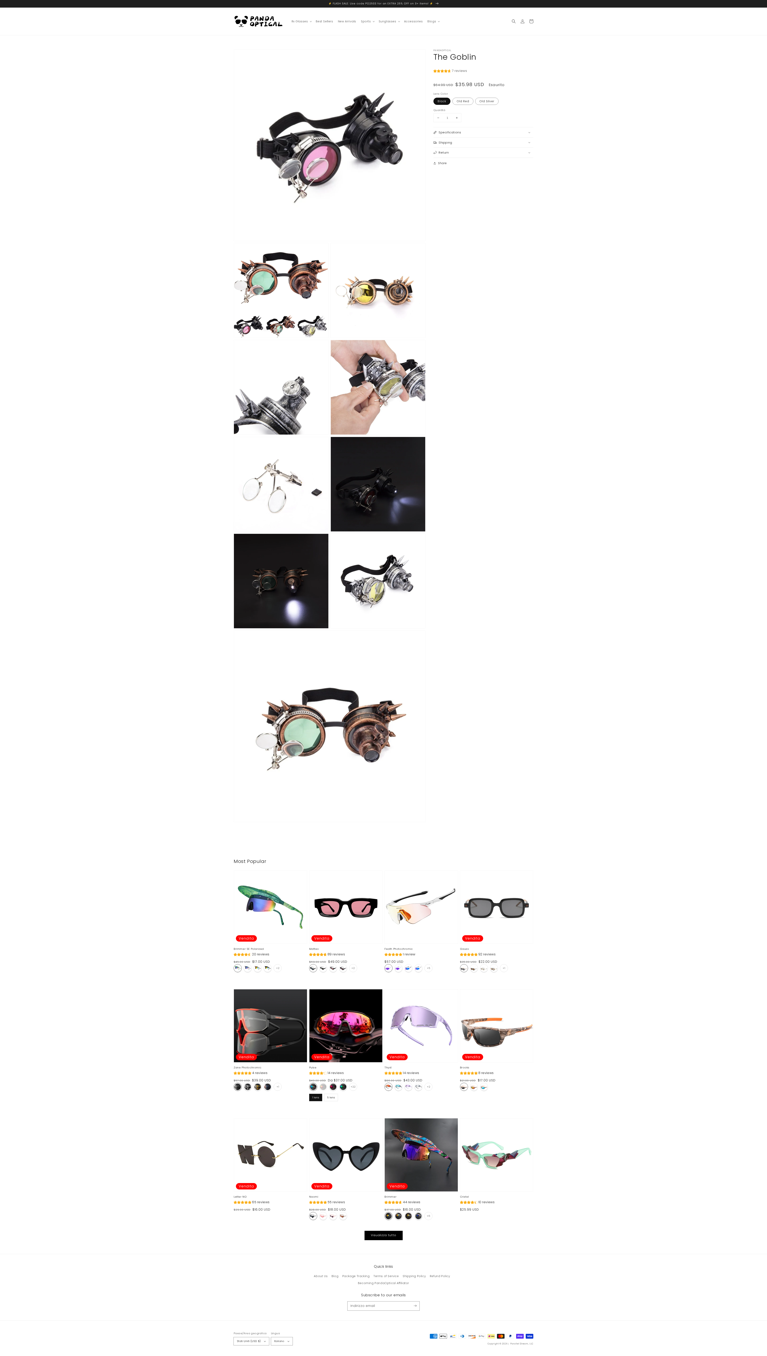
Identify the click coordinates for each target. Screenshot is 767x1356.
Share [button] (442, 163)
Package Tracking (356, 1276)
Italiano (279, 1341)
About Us (321, 1276)
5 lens (331, 1096)
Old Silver (486, 101)
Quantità (439, 110)
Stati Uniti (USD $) (249, 1341)
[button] (513, 21)
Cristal (464, 1197)
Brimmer (390, 1197)
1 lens (315, 1096)
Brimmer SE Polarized (249, 949)
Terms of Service (386, 1276)
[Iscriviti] (415, 1305)
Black (442, 101)
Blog (335, 1276)
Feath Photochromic (398, 949)
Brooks (465, 1067)
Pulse (313, 1067)
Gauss (464, 949)
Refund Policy (440, 1276)
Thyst (388, 1067)
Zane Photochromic (247, 1067)
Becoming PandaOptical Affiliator (383, 1283)
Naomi (313, 1197)
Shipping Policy (414, 1276)
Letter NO (240, 1197)
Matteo (314, 949)
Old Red (463, 101)
